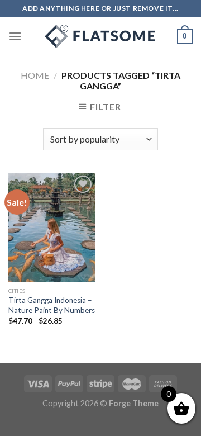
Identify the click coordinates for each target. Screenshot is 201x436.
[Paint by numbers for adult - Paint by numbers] (100, 36)
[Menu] (15, 36)
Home (35, 75)
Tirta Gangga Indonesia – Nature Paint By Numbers (51, 305)
